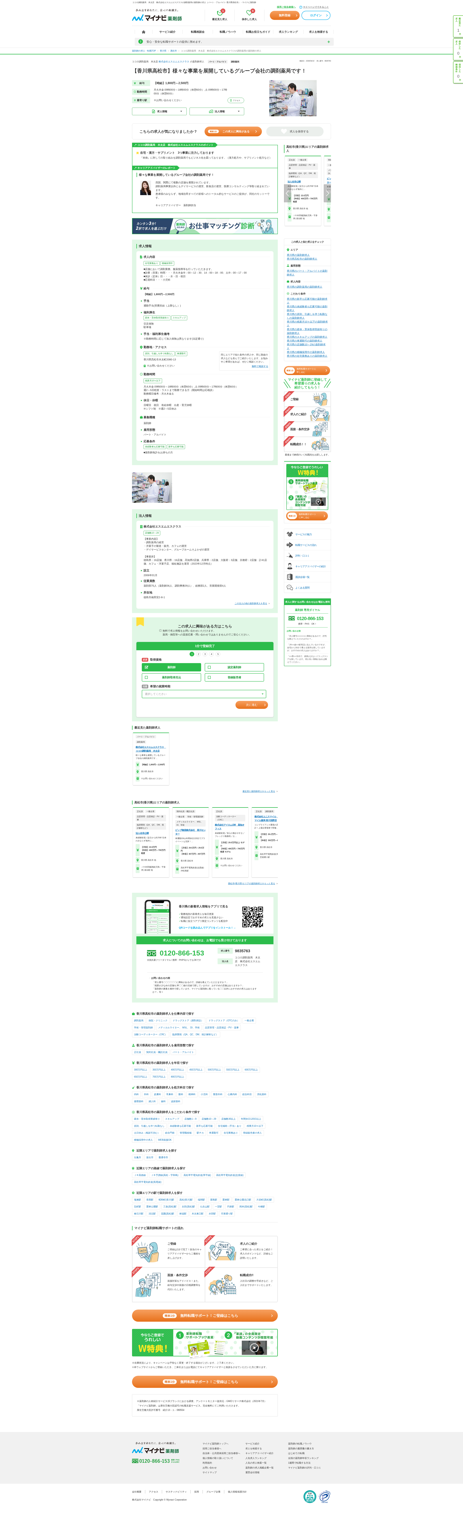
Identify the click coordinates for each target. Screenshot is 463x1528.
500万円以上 (214, 1069)
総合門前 (170, 1132)
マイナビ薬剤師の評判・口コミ (304, 1467)
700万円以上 (159, 1076)
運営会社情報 (252, 1472)
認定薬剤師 (234, 667)
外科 (146, 1094)
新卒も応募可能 (176, 446)
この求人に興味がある (230, 131)
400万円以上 (177, 1069)
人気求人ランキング (256, 1458)
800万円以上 (177, 1076)
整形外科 (217, 1094)
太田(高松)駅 (188, 1206)
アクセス (236, 100)
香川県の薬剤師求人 (298, 255)
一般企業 (249, 1020)
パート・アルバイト (183, 1052)
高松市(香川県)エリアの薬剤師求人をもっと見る (251, 883)
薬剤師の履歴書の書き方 (301, 1448)
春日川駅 (138, 1213)
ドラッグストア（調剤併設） (188, 1020)
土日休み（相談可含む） (147, 1132)
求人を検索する (318, 31)
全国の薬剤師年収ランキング (303, 1458)
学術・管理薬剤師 (143, 1027)
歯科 (163, 1101)
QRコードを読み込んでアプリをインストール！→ (207, 927)
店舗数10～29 (152, 533)
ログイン (316, 15)
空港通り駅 (227, 1213)
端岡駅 (201, 1199)
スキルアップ (179, 317)
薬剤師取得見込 (171, 677)
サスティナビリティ (176, 1491)
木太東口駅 (197, 1213)
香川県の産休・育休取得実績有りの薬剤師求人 (307, 331)
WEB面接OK (165, 1139)
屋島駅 (213, 1199)
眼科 (181, 1094)
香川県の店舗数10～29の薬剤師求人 (306, 346)
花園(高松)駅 (167, 1213)
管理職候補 (186, 1132)
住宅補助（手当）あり (229, 1126)
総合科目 (247, 1094)
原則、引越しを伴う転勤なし (159, 353)
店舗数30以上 (228, 1119)
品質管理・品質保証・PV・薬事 (222, 1027)
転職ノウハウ (228, 31)
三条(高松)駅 (170, 1206)
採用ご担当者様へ (286, 7)
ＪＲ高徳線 (140, 1175)
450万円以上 (196, 1069)
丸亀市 (137, 1157)
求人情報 (162, 111)
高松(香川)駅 (186, 1199)
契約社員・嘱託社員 (156, 1052)
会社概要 (136, 1491)
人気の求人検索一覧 (256, 1462)
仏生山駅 (205, 1206)
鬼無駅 (137, 1199)
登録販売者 (234, 677)
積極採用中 (167, 263)
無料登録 (284, 15)
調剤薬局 (138, 1020)
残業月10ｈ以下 (153, 380)
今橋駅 (261, 1206)
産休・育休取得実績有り (157, 317)
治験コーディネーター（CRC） (150, 1034)
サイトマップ (210, 1472)
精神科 (192, 1094)
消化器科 (261, 1094)
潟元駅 (152, 1213)
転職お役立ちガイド (258, 31)
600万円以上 (251, 1069)
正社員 (137, 1052)
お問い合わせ (210, 1467)
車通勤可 (181, 353)
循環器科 (138, 1101)
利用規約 (207, 1462)
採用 (196, 1491)
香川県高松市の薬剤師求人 (302, 258)
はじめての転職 (296, 1453)
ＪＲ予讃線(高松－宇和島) (164, 1175)
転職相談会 (198, 31)
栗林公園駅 (152, 1206)
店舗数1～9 (190, 1119)
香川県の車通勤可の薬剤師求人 (304, 340)
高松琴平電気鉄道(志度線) (229, 1175)
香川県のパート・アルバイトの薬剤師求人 (307, 272)
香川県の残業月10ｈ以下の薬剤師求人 (307, 323)
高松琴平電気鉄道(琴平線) (197, 1175)
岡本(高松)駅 (246, 1206)
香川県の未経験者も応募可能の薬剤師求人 (307, 308)
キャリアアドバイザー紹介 (259, 1453)
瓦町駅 (137, 1206)
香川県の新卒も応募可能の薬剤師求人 (307, 300)
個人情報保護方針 (237, 1491)
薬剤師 (171, 667)
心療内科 (232, 1094)
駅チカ (200, 1132)
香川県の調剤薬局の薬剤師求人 (304, 286)
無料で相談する (260, 366)
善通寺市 (163, 1157)
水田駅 (212, 1213)
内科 (136, 1094)
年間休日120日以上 (251, 1119)
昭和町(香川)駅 (166, 1199)
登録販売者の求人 (252, 1132)
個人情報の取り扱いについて (218, 1458)
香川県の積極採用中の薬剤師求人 (306, 352)
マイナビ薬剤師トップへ (215, 1443)
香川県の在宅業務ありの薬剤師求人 (307, 355)
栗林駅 (226, 1199)
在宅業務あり (151, 263)
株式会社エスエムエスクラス (174, 61)
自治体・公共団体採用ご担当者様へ (221, 1453)
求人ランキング (288, 31)
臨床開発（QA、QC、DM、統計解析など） (195, 1034)
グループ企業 (213, 1491)
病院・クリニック (158, 1020)
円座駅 (230, 1206)
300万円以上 (140, 1069)
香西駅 (149, 1199)
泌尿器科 (175, 1101)
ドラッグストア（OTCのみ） (224, 1020)
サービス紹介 (167, 31)
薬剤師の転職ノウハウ (300, 1443)
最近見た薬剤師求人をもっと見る (259, 791)
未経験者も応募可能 (155, 446)
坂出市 (149, 1157)
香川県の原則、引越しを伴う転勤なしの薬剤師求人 (307, 316)
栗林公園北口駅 (243, 1199)
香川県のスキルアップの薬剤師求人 (307, 336)
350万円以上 (159, 1069)
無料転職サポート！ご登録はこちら (201, 1316)
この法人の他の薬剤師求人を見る (251, 603)
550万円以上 (232, 1069)
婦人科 (152, 1101)
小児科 (204, 1094)
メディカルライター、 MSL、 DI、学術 (179, 1027)
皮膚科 (157, 1094)
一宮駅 (218, 1206)
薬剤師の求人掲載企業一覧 (259, 1467)
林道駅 (182, 1213)
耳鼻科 (169, 1094)
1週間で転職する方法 (299, 1462)
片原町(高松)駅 (264, 1199)
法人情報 (220, 111)
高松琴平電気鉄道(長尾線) (147, 1182)
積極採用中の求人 (143, 1139)
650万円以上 (140, 1076)
